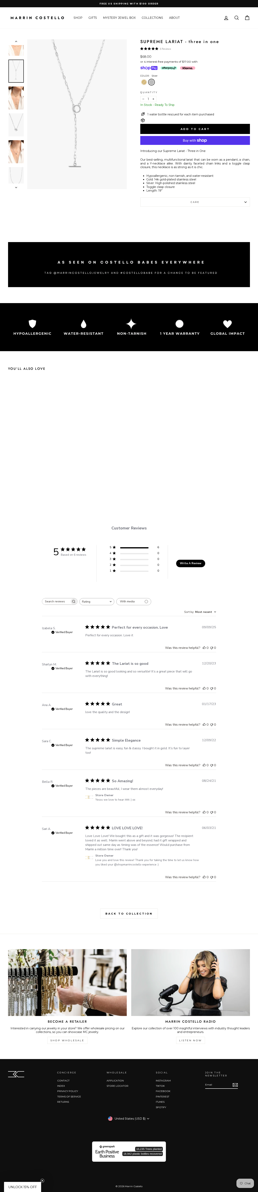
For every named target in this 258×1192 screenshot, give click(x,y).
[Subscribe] (235, 1084)
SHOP (78, 18)
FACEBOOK (163, 1091)
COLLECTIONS (152, 18)
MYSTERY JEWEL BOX (119, 18)
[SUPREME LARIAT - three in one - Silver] (40, 486)
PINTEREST (162, 1096)
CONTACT (63, 1080)
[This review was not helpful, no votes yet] (211, 648)
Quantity (149, 92)
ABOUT (174, 18)
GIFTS (92, 18)
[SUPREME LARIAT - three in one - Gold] (33, 486)
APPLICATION (115, 1080)
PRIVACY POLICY (67, 1091)
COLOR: (149, 75)
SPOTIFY (161, 1107)
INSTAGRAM (163, 1080)
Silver (151, 82)
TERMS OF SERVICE (69, 1096)
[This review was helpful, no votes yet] (204, 648)
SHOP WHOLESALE (67, 1040)
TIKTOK (160, 1085)
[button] (22, 1187)
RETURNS (63, 1101)
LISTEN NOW (190, 1040)
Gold (144, 82)
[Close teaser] (42, 1181)
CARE (195, 202)
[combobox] (96, 601)
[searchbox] (56, 601)
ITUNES (160, 1101)
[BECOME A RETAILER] (67, 982)
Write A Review (190, 563)
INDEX (61, 1085)
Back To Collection (128, 913)
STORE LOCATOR (117, 1085)
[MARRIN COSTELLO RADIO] (190, 982)
